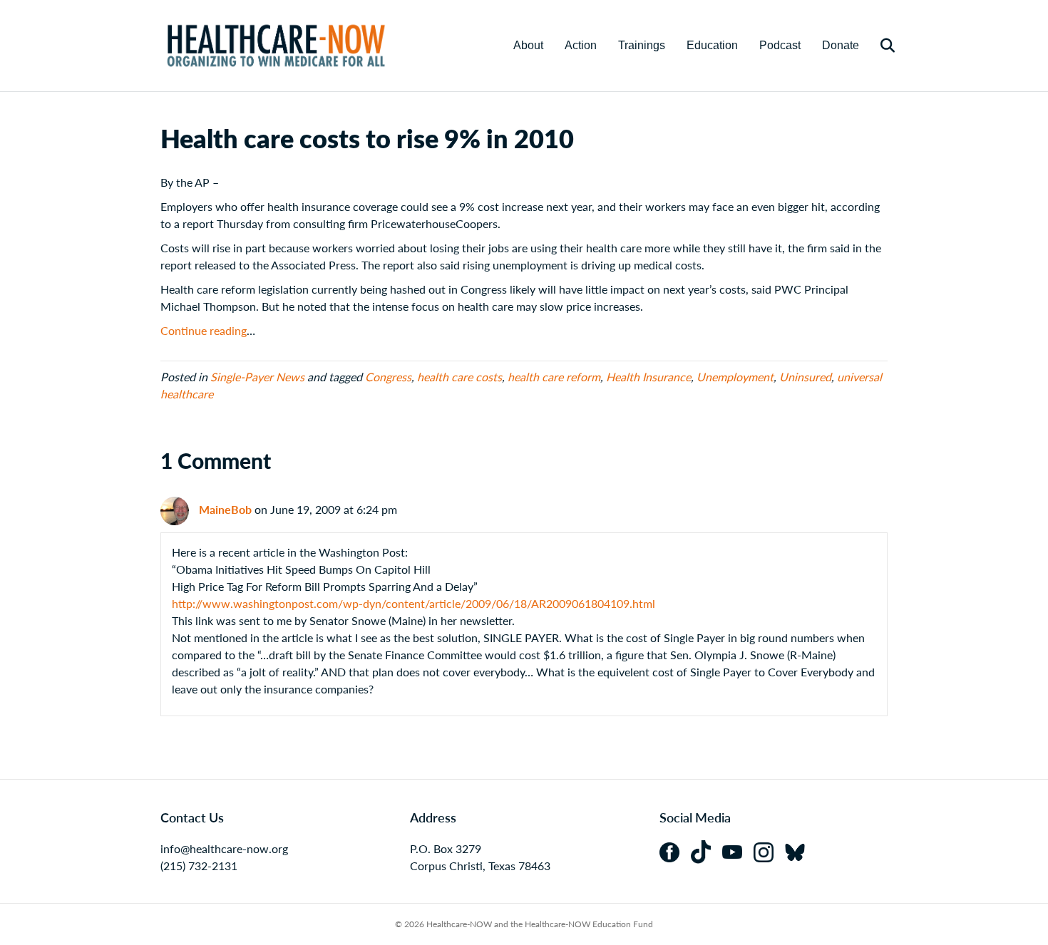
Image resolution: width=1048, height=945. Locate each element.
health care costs (459, 376)
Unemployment (735, 376)
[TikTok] (706, 850)
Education (712, 45)
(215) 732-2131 (198, 865)
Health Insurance (648, 376)
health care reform (554, 376)
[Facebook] (675, 850)
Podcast (780, 45)
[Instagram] (769, 850)
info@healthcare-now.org (224, 848)
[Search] (879, 45)
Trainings (641, 45)
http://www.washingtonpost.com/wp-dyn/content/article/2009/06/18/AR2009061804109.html (413, 603)
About (528, 45)
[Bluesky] (799, 850)
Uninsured (805, 376)
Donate (840, 45)
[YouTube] (738, 850)
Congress (388, 376)
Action (581, 45)
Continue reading (203, 330)
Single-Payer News (257, 376)
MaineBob (225, 509)
